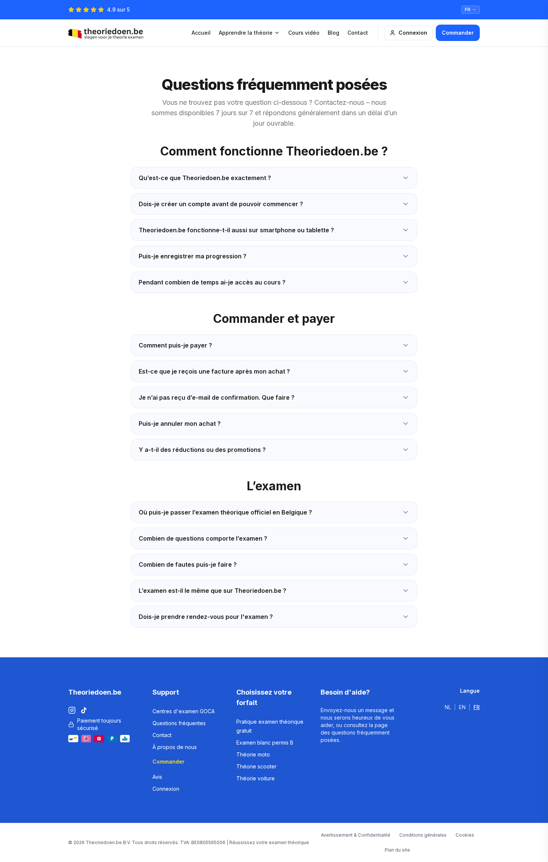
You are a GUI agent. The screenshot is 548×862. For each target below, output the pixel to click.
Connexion (413, 32)
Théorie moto (253, 754)
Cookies (465, 835)
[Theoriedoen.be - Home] (107, 33)
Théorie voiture (255, 778)
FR (476, 707)
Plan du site (397, 850)
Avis (157, 777)
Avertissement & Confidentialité (355, 835)
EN (462, 707)
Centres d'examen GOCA (183, 711)
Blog (333, 32)
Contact (357, 32)
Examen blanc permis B (264, 742)
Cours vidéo (303, 32)
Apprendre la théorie (246, 32)
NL (448, 707)
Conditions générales (423, 835)
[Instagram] (72, 710)
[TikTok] (84, 710)
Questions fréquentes (179, 723)
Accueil (201, 32)
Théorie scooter (256, 766)
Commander (458, 32)
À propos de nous (174, 747)
